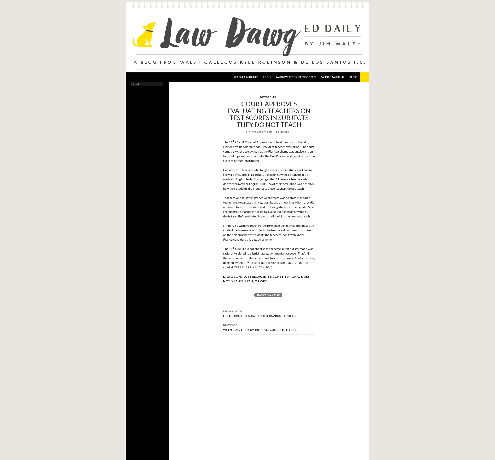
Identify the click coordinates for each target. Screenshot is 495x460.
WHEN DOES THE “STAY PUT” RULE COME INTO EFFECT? (260, 327)
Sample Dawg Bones (333, 77)
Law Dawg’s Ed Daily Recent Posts (296, 77)
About (354, 77)
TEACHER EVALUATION (269, 295)
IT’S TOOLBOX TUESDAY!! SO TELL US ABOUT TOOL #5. (259, 313)
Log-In (267, 77)
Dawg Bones (268, 97)
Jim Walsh (284, 132)
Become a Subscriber (246, 77)
